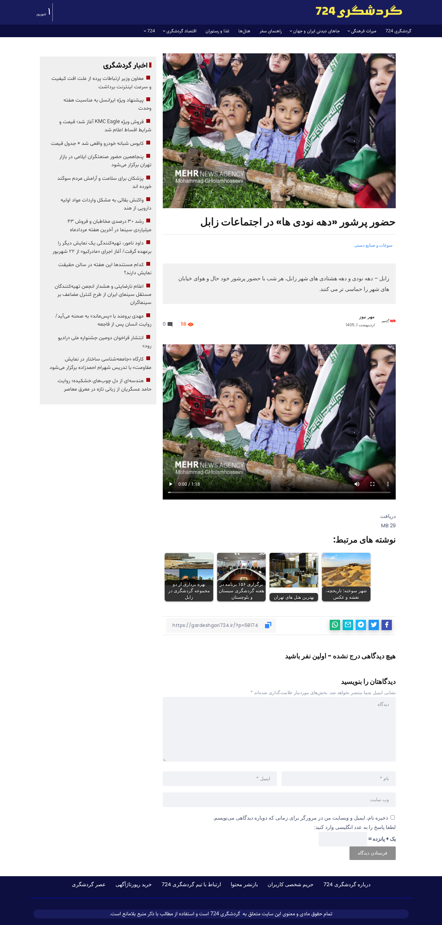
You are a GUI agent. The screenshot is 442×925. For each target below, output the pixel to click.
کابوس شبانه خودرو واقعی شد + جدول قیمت (97, 143)
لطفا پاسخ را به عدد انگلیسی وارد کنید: (355, 827)
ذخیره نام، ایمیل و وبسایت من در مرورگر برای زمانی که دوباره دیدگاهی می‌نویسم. (300, 818)
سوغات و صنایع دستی (373, 245)
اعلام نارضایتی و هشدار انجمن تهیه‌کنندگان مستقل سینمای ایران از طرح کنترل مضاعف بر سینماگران (103, 295)
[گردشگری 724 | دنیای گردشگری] (358, 11)
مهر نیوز (367, 316)
